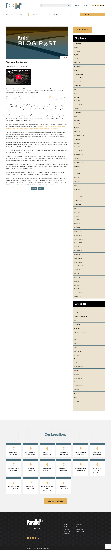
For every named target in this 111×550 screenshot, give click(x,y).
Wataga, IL (64, 486)
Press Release (78, 378)
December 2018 (78, 254)
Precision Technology (55, 15)
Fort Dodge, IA (14, 468)
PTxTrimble (77, 382)
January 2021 (77, 189)
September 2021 (79, 162)
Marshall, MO (80, 468)
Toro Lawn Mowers (79, 401)
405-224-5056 (30, 454)
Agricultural (77, 313)
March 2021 (77, 185)
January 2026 (77, 70)
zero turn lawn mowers (80, 409)
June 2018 (77, 277)
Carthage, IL (14, 452)
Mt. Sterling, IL (13, 486)
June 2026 (77, 51)
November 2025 (78, 78)
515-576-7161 (13, 470)
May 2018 (76, 281)
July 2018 (76, 273)
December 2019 (78, 235)
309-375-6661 (64, 488)
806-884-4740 (47, 454)
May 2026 (76, 55)
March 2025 (77, 101)
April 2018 (76, 285)
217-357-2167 (14, 454)
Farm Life (76, 343)
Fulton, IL (30, 468)
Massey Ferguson (51, 97)
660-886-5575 (80, 470)
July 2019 (76, 246)
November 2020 (78, 197)
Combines (77, 324)
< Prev (34, 188)
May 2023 (76, 128)
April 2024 (77, 120)
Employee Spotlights (80, 332)
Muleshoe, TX (30, 486)
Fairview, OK (97, 452)
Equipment (9, 15)
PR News (76, 374)
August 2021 (77, 166)
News (75, 362)
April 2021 (76, 181)
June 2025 (77, 93)
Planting (76, 370)
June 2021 (77, 174)
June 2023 (77, 124)
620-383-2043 (47, 470)
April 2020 (77, 220)
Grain (75, 347)
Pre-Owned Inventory (92, 15)
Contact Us (79, 529)
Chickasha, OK (30, 452)
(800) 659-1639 (81, 6)
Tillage (75, 397)
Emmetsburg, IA (80, 452)
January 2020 (78, 231)
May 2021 (76, 177)
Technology (77, 393)
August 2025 (77, 85)
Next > (40, 188)
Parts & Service (78, 366)
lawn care (76, 355)
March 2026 (77, 62)
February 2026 (78, 66)
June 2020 (77, 212)
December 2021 (78, 154)
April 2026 (76, 59)
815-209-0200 (31, 470)
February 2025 (78, 105)
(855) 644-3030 (47, 491)
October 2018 (78, 262)
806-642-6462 (64, 470)
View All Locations (55, 501)
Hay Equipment (78, 351)
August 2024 (77, 112)
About (72, 15)
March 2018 (77, 289)
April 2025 (77, 97)
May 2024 (76, 116)
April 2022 (77, 143)
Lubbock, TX (64, 468)
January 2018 (77, 296)
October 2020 (78, 200)
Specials (66, 533)
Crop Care (77, 328)
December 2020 (79, 193)
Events (76, 339)
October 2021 (78, 158)
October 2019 (78, 243)
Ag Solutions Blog (79, 309)
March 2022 (77, 147)
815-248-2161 (64, 454)
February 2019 (78, 250)
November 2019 (78, 239)
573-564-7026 (97, 472)
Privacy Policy (80, 531)
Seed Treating (78, 386)
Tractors (76, 405)
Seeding (76, 389)
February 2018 (78, 293)
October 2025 (78, 82)
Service (35, 15)
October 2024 (78, 108)
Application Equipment (80, 316)
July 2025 (76, 89)
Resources (79, 524)
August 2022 (77, 139)
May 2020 (76, 216)
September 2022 (79, 135)
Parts (21, 15)
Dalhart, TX (47, 452)
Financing (67, 531)
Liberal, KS (47, 468)
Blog (75, 320)
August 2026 (77, 43)
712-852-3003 (80, 454)
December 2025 (78, 74)
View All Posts (82, 30)
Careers (78, 527)
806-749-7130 (30, 488)
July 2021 (76, 170)
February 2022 (78, 151)
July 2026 (76, 47)
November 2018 (78, 258)
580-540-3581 (97, 454)
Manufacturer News (79, 359)
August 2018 (77, 270)
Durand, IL (64, 452)
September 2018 (79, 266)
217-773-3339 (14, 488)
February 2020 (78, 227)
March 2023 (77, 131)
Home (66, 524)
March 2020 (77, 223)
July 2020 (76, 208)
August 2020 (77, 204)
